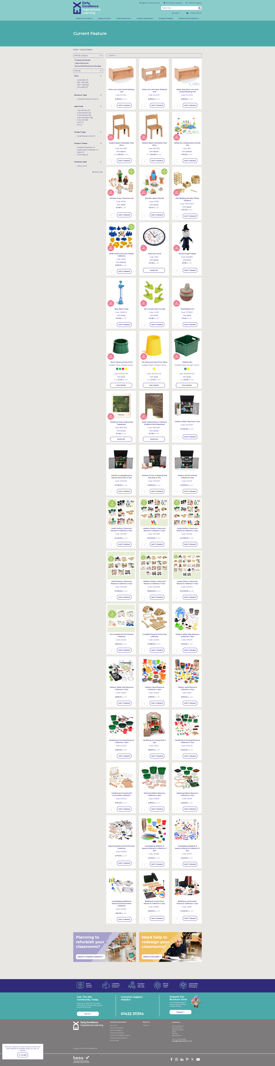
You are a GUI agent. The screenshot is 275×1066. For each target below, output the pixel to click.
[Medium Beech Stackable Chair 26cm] (121, 126)
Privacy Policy (114, 1040)
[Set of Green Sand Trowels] (154, 292)
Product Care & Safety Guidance (120, 1035)
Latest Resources (82, 63)
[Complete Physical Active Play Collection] (154, 618)
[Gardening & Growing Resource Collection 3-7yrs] (187, 724)
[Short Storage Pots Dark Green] (121, 345)
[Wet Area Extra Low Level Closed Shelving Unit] (187, 73)
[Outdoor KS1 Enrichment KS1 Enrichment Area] (187, 459)
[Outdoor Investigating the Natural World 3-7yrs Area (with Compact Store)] (121, 459)
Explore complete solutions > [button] (90, 957)
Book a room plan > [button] (152, 957)
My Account (114, 1025)
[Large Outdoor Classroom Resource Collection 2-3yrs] (187, 512)
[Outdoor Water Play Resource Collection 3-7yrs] (121, 671)
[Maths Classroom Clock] (154, 237)
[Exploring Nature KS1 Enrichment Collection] (121, 830)
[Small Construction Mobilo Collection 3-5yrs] (121, 237)
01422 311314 (132, 1013)
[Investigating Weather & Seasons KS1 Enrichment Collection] (121, 885)
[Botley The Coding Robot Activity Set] (187, 126)
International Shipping (117, 1033)
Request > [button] (180, 1012)
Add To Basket (124, 105)
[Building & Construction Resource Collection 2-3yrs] (154, 885)
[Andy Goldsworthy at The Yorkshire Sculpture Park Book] (154, 405)
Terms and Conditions (116, 1028)
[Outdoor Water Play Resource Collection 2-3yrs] (187, 618)
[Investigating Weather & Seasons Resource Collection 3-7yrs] (187, 830)
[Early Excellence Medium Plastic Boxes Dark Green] (187, 345)
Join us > (87, 1014)
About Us (146, 1025)
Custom (111, 55)
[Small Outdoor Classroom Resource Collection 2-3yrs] (121, 512)
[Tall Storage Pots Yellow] (154, 345)
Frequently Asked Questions (118, 1038)
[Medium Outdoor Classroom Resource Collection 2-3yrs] (154, 512)
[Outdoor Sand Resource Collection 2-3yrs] (154, 671)
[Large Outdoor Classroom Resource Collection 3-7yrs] (187, 565)
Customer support (195, 3)
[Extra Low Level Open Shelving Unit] (154, 73)
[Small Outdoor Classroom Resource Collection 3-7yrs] (121, 565)
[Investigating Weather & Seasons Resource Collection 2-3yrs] (154, 830)
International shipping (173, 3)
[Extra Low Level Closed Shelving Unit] (121, 73)
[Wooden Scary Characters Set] (121, 182)
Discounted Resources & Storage (88, 66)
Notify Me (154, 270)
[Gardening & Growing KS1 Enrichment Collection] (121, 777)
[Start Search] (200, 8)
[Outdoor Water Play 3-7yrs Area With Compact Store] (187, 405)
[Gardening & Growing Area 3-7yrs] (154, 724)
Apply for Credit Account (150, 3)
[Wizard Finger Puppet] (187, 237)
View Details (121, 385)
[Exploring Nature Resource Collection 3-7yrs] (187, 777)
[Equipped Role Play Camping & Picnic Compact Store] (154, 459)
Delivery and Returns (116, 1030)
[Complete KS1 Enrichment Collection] (121, 618)
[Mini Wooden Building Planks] (187, 182)
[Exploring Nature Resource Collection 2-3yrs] (154, 777)
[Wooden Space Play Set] (154, 182)
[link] (171, 1059)
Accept (24, 1055)
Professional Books (82, 60)
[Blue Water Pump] (121, 292)
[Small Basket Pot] (187, 292)
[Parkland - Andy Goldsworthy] (121, 405)
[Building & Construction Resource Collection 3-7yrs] (187, 885)
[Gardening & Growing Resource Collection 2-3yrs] (121, 724)
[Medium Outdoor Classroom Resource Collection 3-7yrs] (154, 565)
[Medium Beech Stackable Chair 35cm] (154, 126)
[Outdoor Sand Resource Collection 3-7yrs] (187, 671)
